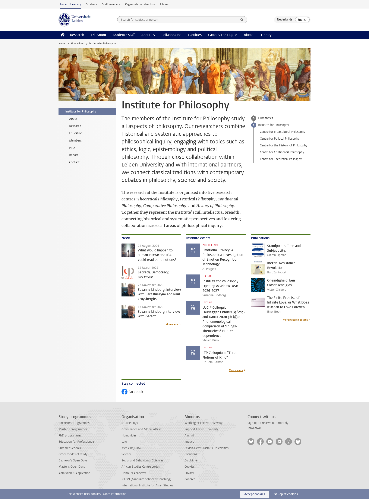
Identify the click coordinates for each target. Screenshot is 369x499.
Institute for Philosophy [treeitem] (80, 111)
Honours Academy (134, 473)
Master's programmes (73, 429)
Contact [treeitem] (74, 162)
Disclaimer (191, 460)
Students (91, 4)
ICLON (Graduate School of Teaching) (146, 479)
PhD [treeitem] (72, 148)
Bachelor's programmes (74, 423)
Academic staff (124, 35)
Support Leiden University (201, 429)
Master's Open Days (72, 467)
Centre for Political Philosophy (279, 139)
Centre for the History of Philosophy (283, 145)
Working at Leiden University (203, 423)
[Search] (242, 19)
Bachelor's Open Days (73, 460)
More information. (115, 494)
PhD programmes (70, 435)
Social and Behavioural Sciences (142, 460)
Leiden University (70, 4)
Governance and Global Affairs (141, 429)
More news (171, 324)
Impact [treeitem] (73, 155)
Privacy (189, 473)
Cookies (189, 467)
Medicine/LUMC (132, 448)
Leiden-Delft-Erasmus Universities (206, 448)
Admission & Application (74, 473)
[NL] (284, 19)
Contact (189, 479)
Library (164, 4)
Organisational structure (140, 4)
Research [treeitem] (75, 126)
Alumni (249, 35)
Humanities (77, 43)
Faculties (195, 35)
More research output (295, 319)
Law (124, 442)
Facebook (132, 392)
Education (98, 35)
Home (62, 43)
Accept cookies (254, 494)
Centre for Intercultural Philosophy (282, 132)
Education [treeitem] (75, 133)
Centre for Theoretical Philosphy (281, 159)
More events (236, 370)
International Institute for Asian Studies (147, 485)
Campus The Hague (222, 35)
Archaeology (130, 423)
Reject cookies (288, 494)
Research (77, 35)
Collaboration (171, 35)
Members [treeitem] (75, 141)
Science (127, 454)
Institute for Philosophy (273, 125)
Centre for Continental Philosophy (282, 152)
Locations (190, 454)
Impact (189, 442)
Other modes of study (73, 454)
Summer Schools (70, 448)
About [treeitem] (73, 119)
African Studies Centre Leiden (141, 467)
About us (148, 35)
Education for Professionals (76, 442)
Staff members (111, 4)
